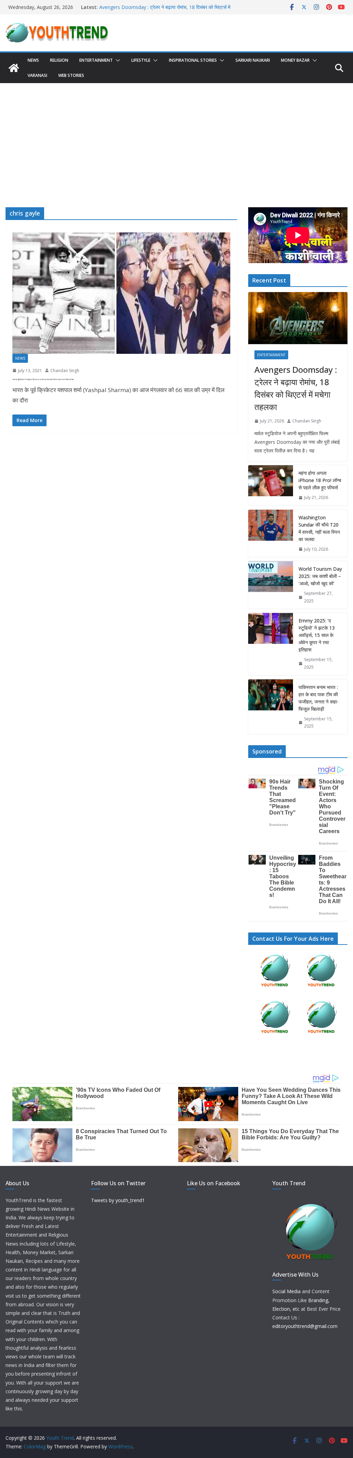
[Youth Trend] (14, 68)
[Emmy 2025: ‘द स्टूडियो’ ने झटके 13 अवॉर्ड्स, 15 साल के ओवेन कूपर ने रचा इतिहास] (270, 644)
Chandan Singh (64, 370)
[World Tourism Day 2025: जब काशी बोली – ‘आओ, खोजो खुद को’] (270, 585)
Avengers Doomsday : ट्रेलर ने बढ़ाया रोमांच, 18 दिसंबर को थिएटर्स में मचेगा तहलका (295, 388)
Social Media (286, 1291)
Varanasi (37, 75)
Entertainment (96, 60)
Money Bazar (295, 60)
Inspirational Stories (193, 60)
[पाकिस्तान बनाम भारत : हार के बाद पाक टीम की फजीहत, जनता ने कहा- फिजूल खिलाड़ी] (270, 706)
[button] (116, 60)
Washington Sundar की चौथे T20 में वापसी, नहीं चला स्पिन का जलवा (319, 528)
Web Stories (71, 75)
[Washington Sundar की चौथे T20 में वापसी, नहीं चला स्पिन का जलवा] (270, 533)
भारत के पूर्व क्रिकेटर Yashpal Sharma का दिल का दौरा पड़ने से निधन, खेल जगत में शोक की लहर (43, 379)
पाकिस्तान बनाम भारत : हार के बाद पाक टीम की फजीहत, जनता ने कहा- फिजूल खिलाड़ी (319, 698)
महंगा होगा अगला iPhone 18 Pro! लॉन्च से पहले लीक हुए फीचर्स (320, 480)
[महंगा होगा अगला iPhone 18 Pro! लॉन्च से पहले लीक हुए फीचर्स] (270, 485)
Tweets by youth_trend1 (118, 1200)
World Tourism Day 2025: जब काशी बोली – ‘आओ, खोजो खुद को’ (320, 576)
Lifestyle (140, 60)
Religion (59, 60)
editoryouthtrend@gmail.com (304, 1326)
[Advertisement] (176, 135)
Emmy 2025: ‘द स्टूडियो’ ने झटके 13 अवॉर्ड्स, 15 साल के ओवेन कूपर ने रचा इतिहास (317, 635)
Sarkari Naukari (252, 60)
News (33, 60)
